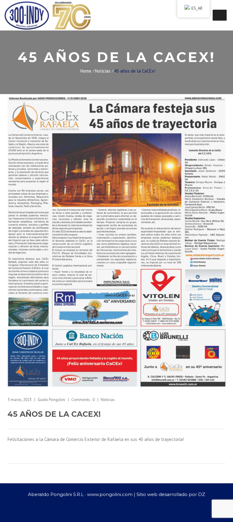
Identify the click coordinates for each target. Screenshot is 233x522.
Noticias (102, 71)
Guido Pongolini (51, 399)
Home (85, 71)
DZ (201, 494)
